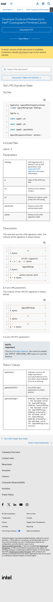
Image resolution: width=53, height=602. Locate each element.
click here (23, 52)
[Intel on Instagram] (27, 505)
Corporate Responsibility (13, 482)
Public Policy (8, 494)
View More (23, 38)
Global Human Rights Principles (20, 552)
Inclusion (6, 488)
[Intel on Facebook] (3, 505)
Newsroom (7, 464)
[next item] (51, 9)
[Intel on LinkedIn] (15, 505)
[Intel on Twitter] (9, 505)
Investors (6, 470)
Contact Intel (8, 458)
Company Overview (11, 452)
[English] (43, 3)
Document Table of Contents (25, 77)
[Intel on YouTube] (21, 505)
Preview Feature (20, 351)
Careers (5, 476)
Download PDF (26, 29)
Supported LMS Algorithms (34, 170)
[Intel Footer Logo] (7, 577)
